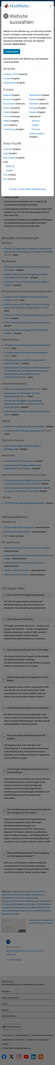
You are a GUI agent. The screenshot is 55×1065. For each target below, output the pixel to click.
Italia (5, 125)
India (5, 153)
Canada (7, 78)
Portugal (33, 108)
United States (9, 83)
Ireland (6, 121)
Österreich (34, 103)
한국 (5, 179)
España (7, 108)
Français (36, 129)
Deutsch (36, 121)
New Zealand (9, 157)
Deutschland (9, 103)
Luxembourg (9, 129)
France (6, 116)
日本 (5, 175)
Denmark (7, 99)
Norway (33, 99)
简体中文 (10, 166)
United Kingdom (36, 133)
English (35, 125)
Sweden (33, 112)
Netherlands (35, 95)
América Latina (10, 74)
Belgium (7, 95)
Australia (7, 149)
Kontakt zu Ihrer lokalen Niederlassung (27, 189)
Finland (6, 112)
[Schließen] (50, 6)
